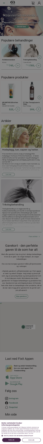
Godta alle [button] (11, 440)
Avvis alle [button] (31, 440)
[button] (22, 435)
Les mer (31, 433)
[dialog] (21, 432)
